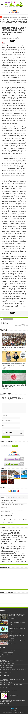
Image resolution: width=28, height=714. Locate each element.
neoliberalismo (6, 555)
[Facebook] (12, 491)
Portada (2, 19)
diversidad (24, 544)
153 (17, 695)
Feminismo (20, 550)
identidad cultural (7, 552)
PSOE (14, 557)
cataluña (15, 537)
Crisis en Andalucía (8, 319)
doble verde (5, 546)
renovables (19, 559)
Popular (3, 497)
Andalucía (16, 533)
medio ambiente (12, 554)
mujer (2, 555)
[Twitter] (15, 491)
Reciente (9, 497)
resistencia (15, 561)
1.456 (10, 682)
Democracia (14, 542)
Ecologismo (5, 548)
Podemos (4, 557)
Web (3, 425)
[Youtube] (18, 491)
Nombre (4, 415)
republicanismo (6, 561)
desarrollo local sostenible (14, 544)
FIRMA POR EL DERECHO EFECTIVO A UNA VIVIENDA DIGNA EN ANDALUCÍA (11, 685)
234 (10, 691)
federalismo (14, 550)
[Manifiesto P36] (4, 696)
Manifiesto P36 (12, 694)
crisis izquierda (16, 539)
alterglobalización (6, 530)
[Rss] (10, 491)
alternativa (15, 530)
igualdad (16, 552)
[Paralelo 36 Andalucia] (14, 4)
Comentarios (16, 497)
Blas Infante (22, 535)
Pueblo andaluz (21, 557)
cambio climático (7, 537)
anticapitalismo (6, 535)
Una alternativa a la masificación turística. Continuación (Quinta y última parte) (17, 635)
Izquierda (20, 37)
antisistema (15, 535)
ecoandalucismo (18, 546)
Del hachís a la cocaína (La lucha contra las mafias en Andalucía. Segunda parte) (17, 616)
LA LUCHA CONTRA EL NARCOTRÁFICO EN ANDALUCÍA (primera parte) (17, 628)
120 (8, 703)
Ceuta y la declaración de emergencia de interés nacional (17, 621)
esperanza (4, 550)
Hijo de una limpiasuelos (7, 515)
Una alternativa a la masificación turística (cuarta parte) (17, 641)
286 (9, 687)
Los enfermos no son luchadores (9, 500)
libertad (4, 554)
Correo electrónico (7, 420)
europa (9, 550)
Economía (12, 548)
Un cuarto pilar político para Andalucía (18, 326)
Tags (23, 497)
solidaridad (23, 561)
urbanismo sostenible (5, 562)
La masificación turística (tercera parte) (13, 347)
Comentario (5, 402)
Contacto (23, 712)
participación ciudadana (17, 555)
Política (10, 557)
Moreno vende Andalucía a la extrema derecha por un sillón (13, 366)
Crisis (20, 537)
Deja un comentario (7, 38)
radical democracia (9, 559)
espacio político (20, 548)
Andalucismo (9, 19)
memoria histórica (21, 553)
